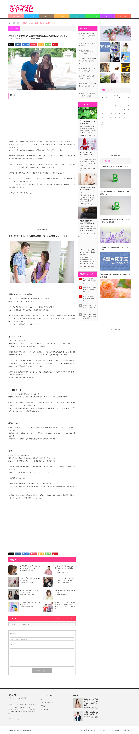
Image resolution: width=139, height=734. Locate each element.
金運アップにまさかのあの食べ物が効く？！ (91, 713)
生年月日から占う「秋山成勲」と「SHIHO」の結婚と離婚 (115, 276)
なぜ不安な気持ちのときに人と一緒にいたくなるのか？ (87, 190)
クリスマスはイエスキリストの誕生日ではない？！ (87, 154)
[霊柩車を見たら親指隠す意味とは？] (125, 47)
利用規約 (43, 706)
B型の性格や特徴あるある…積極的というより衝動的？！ (115, 193)
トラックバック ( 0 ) (59, 618)
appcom (37, 38)
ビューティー (62, 16)
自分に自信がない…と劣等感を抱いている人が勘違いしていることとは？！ (87, 86)
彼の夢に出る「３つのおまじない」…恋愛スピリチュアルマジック (89, 289)
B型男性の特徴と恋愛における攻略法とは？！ (115, 166)
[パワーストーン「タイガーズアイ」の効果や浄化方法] (115, 67)
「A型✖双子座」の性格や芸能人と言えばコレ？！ (114, 248)
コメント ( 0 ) (70, 618)
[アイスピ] (22, 8)
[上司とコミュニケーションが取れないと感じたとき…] (115, 57)
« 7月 (101, 125)
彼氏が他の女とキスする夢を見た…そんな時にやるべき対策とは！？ (89, 316)
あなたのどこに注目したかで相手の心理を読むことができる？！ (87, 61)
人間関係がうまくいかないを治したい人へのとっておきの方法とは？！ (115, 221)
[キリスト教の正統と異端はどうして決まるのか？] (125, 78)
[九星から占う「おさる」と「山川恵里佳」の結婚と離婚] (115, 33)
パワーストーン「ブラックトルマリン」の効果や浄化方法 (87, 252)
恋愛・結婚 (16, 16)
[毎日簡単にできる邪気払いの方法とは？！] (115, 47)
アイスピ (13, 695)
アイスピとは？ (45, 699)
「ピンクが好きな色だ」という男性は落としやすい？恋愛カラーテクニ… (65, 568)
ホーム (83, 730)
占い (107, 16)
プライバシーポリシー (47, 702)
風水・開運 (123, 16)
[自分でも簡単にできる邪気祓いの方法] (115, 78)
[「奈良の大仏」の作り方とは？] (105, 67)
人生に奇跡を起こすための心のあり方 (87, 122)
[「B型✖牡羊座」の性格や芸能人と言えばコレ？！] (105, 47)
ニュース (31, 16)
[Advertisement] (93, 8)
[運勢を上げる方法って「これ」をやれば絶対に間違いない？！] (105, 57)
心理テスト (46, 16)
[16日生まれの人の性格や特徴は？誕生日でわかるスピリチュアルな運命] (125, 67)
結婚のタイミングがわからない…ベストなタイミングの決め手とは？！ (87, 36)
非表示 (15, 95)
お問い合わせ (44, 709)
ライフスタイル (92, 16)
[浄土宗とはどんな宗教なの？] (105, 78)
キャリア (77, 16)
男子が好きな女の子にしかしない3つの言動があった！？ (89, 298)
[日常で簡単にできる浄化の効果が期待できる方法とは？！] (125, 57)
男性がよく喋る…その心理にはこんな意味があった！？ (89, 307)
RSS (18, 719)
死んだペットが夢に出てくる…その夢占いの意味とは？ (89, 281)
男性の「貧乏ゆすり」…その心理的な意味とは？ (87, 222)
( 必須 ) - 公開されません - (19, 639)
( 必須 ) (13, 633)
